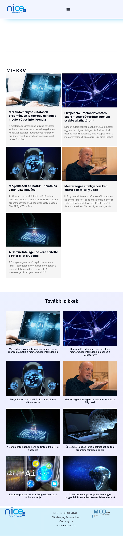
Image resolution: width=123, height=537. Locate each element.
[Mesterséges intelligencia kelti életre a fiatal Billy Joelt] (89, 164)
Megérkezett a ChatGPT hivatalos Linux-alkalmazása (33, 401)
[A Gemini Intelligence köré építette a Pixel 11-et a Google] (33, 230)
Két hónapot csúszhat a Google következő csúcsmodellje (33, 496)
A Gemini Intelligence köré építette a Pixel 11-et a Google (33, 448)
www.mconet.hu (66, 525)
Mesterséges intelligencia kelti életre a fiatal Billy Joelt (90, 401)
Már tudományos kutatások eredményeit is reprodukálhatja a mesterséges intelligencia (32, 115)
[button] (68, 9)
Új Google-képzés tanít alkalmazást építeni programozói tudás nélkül (90, 448)
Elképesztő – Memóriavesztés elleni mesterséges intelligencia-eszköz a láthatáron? (87, 116)
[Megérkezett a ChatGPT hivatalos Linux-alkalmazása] (33, 163)
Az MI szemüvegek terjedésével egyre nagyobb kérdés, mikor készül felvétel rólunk (90, 496)
